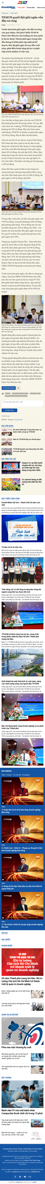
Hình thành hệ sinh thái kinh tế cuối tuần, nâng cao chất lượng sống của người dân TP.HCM (21, 682)
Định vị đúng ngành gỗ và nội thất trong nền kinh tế (16, 992)
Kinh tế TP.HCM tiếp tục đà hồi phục (27, 439)
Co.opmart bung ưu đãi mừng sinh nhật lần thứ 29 (32, 481)
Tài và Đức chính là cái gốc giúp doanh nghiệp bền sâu (22, 925)
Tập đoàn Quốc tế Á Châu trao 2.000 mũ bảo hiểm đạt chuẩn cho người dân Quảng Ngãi (15, 1122)
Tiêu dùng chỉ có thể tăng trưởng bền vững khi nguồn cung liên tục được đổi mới (21, 590)
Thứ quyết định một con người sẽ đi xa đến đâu (15, 1068)
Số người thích (18, 419)
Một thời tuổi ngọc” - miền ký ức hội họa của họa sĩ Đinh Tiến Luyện (14, 1134)
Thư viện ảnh (17, 775)
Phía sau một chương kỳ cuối (16, 1047)
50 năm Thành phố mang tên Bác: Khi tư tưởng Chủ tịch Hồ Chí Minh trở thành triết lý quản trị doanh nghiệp (22, 981)
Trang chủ (5, 13)
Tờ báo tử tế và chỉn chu (12, 547)
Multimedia (7, 771)
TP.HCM (7, 393)
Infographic (26, 775)
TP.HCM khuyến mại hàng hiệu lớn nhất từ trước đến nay (28, 450)
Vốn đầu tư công (35, 393)
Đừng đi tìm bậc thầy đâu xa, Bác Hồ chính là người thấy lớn (22, 887)
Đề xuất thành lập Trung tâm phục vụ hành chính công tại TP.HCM (27, 431)
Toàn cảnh (21, 7)
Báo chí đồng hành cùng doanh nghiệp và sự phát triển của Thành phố (22, 727)
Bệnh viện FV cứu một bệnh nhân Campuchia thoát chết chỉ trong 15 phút (22, 1112)
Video (3, 775)
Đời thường (6, 1078)
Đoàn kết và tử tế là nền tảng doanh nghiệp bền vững (21, 811)
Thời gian (10, 419)
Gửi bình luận (9, 410)
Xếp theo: (4, 419)
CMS (19, 1182)
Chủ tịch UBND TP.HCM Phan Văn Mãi (16, 396)
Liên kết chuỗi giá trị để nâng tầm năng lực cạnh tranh (16, 1005)
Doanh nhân (31, 7)
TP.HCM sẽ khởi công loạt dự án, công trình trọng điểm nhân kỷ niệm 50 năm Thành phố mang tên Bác (20, 636)
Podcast (9, 775)
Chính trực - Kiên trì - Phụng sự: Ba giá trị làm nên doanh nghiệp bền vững (22, 849)
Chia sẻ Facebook (9, 388)
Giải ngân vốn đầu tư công (20, 393)
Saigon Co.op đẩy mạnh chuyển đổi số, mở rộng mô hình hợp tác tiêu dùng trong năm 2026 (32, 466)
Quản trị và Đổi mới (10, 1014)
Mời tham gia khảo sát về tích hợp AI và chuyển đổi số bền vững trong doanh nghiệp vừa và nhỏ (15, 1056)
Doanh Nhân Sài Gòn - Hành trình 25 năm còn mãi (21, 503)
